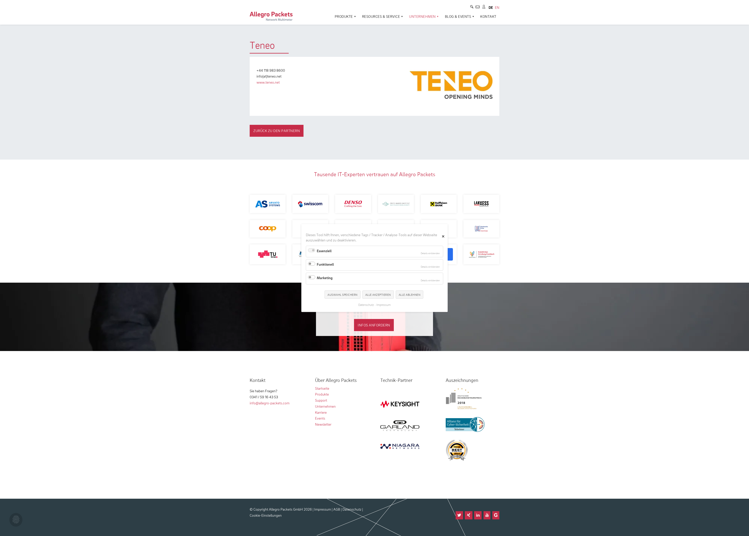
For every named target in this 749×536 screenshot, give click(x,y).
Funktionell (325, 264)
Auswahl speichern (342, 294)
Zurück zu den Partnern (276, 130)
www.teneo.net (268, 82)
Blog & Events (458, 16)
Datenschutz (352, 509)
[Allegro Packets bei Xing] (468, 515)
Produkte (344, 16)
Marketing (325, 277)
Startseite (322, 388)
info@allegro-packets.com (269, 403)
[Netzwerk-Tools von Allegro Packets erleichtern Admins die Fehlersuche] (271, 16)
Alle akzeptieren (378, 294)
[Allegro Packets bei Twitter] (459, 515)
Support (321, 400)
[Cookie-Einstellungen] (15, 520)
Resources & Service (381, 16)
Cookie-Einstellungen (266, 515)
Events (320, 418)
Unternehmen (422, 16)
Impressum (322, 509)
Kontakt (488, 16)
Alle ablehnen (410, 294)
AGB (336, 509)
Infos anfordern (374, 325)
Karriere (321, 412)
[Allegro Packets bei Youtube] (487, 515)
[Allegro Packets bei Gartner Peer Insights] (495, 515)
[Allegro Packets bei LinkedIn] (478, 515)
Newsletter (323, 424)
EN (497, 7)
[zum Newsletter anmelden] (478, 7)
